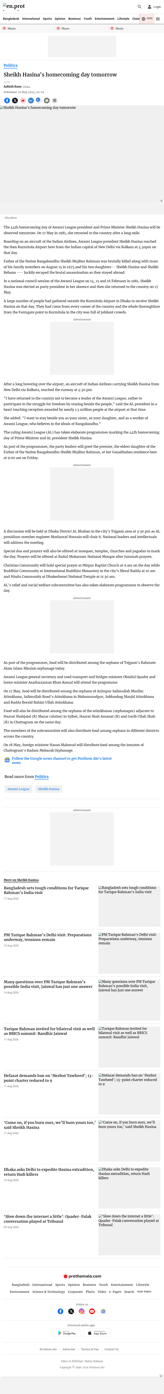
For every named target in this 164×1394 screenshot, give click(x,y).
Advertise (69, 1349)
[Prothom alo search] (139, 6)
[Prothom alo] (14, 7)
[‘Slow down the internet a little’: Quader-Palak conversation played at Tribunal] (129, 1234)
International (31, 18)
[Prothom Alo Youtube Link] (94, 1312)
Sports (47, 18)
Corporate (75, 1292)
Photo (90, 1292)
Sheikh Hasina (48, 789)
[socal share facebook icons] (8, 103)
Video (102, 1292)
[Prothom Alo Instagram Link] (83, 1312)
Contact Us (112, 1349)
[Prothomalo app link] (67, 1333)
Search (129, 1292)
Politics (11, 65)
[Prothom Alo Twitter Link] (73, 1312)
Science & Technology (48, 1292)
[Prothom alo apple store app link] (97, 1333)
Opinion (60, 18)
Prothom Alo (48, 1349)
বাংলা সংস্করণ (144, 1292)
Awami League (18, 789)
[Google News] (103, 1312)
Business (74, 18)
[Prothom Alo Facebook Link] (62, 1312)
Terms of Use (90, 1349)
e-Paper (115, 1292)
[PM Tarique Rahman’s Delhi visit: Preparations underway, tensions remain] (129, 953)
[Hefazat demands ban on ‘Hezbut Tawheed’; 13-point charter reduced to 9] (129, 1093)
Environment (19, 1292)
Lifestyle (123, 18)
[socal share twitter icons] (15, 103)
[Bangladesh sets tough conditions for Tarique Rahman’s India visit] (129, 906)
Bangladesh (11, 18)
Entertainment (104, 18)
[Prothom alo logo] (82, 1277)
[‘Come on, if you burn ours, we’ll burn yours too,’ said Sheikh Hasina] (129, 1140)
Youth (88, 18)
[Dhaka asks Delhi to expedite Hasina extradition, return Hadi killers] (129, 1187)
